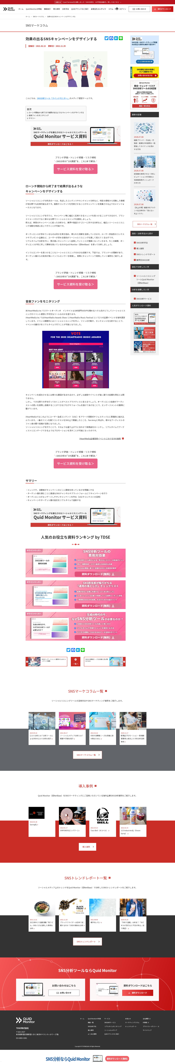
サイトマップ (147, 1030)
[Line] (120, 38)
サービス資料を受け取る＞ (75, 169)
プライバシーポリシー (150, 1026)
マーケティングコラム (132, 1022)
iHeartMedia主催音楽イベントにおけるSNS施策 (100, 438)
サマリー (32, 118)
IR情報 (145, 1022)
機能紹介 (47, 9)
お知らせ (128, 1019)
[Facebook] (111, 38)
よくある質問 (92, 1034)
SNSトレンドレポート (86, 941)
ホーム (20, 9)
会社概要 (146, 1019)
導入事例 (56, 9)
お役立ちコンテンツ (98, 9)
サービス (107, 1019)
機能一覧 (91, 1022)
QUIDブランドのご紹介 (80, 9)
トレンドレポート (131, 1026)
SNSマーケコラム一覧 (144, 224)
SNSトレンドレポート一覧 (86, 877)
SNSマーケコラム (38, 16)
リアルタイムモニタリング (113, 1026)
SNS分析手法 (142, 242)
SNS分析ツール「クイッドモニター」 (53, 98)
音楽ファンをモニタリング (39, 115)
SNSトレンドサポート (145, 254)
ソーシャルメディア (110, 1030)
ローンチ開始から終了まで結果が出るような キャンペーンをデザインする (56, 112)
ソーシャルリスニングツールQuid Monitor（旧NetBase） (145, 279)
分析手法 (65, 9)
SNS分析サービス (144, 298)
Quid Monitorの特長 (34, 9)
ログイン (122, 9)
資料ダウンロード (164, 9)
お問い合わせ (141, 9)
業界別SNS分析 (143, 260)
